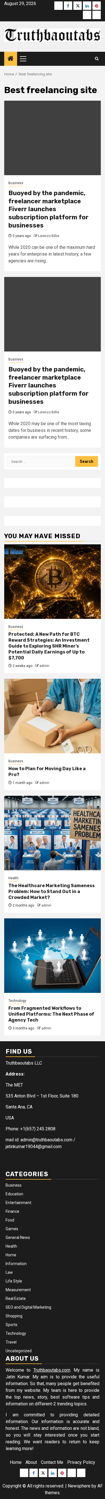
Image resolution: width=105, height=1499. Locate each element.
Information (16, 1263)
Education (14, 1194)
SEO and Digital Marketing (28, 1307)
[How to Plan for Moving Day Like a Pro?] (52, 716)
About (31, 1462)
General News (18, 1237)
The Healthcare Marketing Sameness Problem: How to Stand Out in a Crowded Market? (51, 891)
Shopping (14, 1316)
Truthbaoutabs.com (51, 1370)
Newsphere (79, 1486)
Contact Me (52, 1462)
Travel (11, 1342)
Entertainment (18, 1202)
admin (44, 666)
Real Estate (16, 1298)
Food (10, 1220)
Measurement (18, 1290)
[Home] (11, 59)
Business (15, 183)
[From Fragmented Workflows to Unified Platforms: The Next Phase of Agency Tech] (52, 955)
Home (11, 1255)
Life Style (14, 1281)
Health (13, 878)
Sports (11, 1324)
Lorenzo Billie (48, 236)
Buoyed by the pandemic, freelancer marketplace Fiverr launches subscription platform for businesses (48, 209)
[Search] (96, 58)
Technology (17, 1001)
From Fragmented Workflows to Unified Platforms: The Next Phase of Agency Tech (51, 1014)
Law (9, 1272)
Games (12, 1229)
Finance (12, 1211)
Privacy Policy (81, 1462)
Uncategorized (19, 1351)
